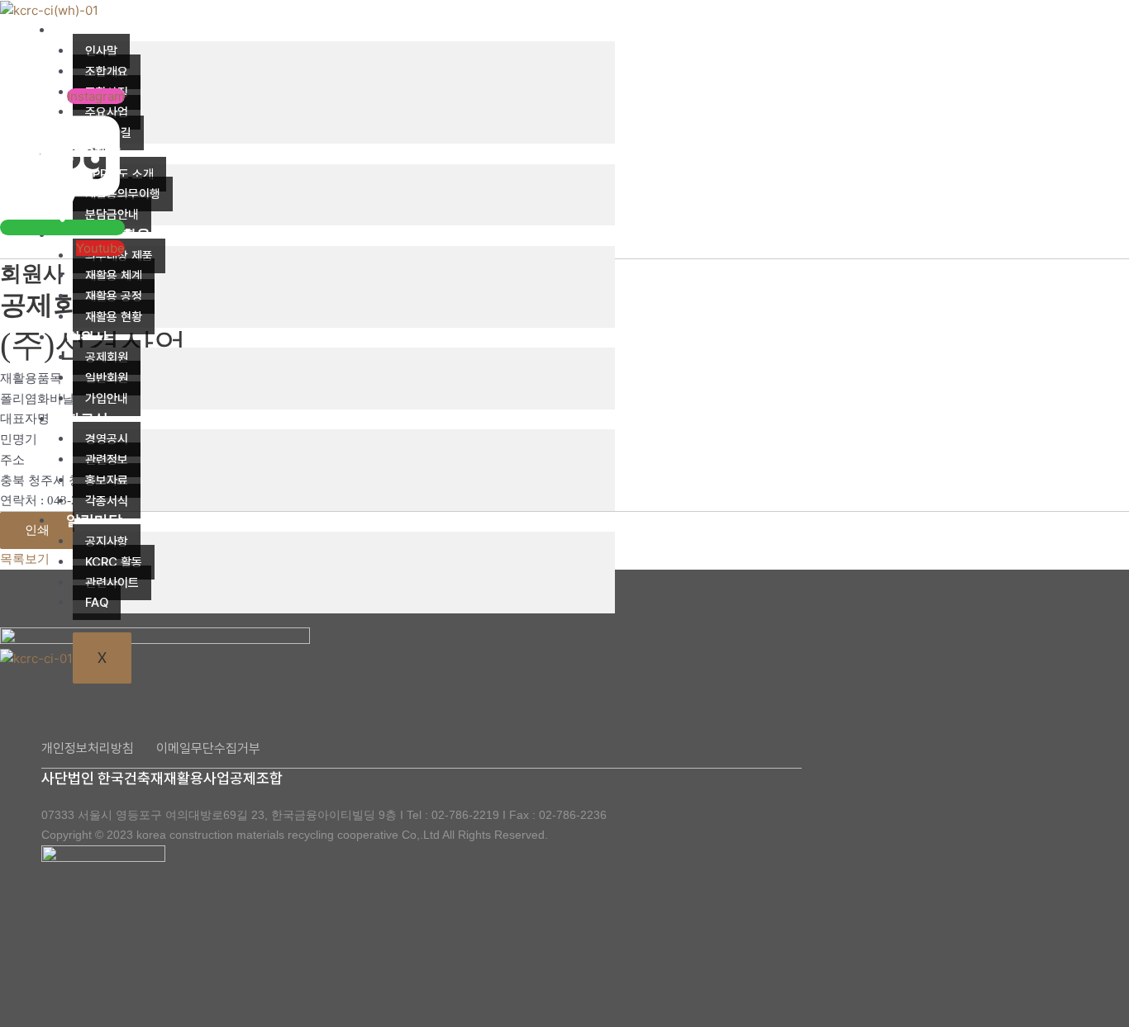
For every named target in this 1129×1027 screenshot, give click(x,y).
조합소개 (94, 30)
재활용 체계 (113, 275)
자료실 (87, 419)
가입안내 (106, 398)
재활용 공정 (113, 296)
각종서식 (106, 501)
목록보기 (25, 559)
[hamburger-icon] (590, 33)
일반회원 (106, 378)
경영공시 (106, 439)
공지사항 (106, 541)
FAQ (96, 602)
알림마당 (94, 520)
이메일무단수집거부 (208, 748)
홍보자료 (106, 480)
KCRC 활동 (113, 562)
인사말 (101, 51)
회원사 (87, 337)
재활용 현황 (113, 317)
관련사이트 (112, 582)
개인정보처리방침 (87, 748)
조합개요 (106, 71)
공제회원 (106, 357)
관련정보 (106, 459)
